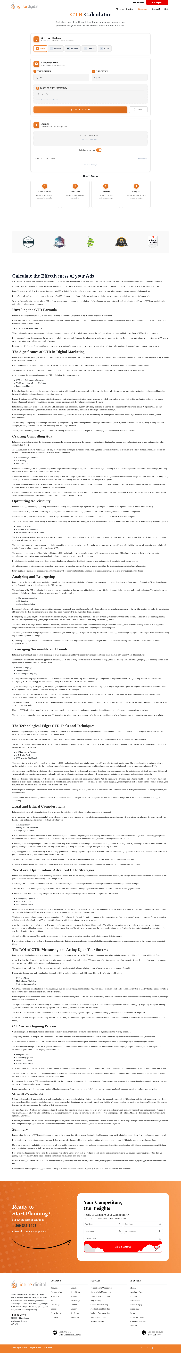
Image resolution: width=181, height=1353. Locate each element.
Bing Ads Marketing (98, 1317)
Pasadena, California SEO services (153, 1102)
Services (129, 9)
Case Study (55, 1305)
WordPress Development (100, 1296)
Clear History (142, 158)
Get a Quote (157, 3)
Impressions (100, 71)
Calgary (74, 1309)
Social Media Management (100, 1292)
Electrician (134, 1309)
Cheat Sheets (56, 1313)
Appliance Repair (137, 1292)
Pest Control (135, 1300)
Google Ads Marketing (99, 1305)
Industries (74, 1296)
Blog (166, 9)
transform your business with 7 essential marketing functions (73, 1124)
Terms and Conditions (161, 1348)
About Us (120, 9)
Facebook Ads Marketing (100, 1309)
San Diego (75, 1313)
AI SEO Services (97, 1321)
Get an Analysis (57, 1292)
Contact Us (156, 9)
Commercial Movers (138, 1321)
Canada (73, 1288)
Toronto (74, 1305)
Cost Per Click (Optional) (52, 88)
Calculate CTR (82, 110)
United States (76, 1292)
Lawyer (133, 1313)
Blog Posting (95, 1300)
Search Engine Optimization (101, 1288)
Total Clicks (43, 71)
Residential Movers (137, 1317)
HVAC (133, 1288)
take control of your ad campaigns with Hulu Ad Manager (114, 1113)
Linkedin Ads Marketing (100, 1313)
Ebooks (54, 1309)
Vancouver (75, 1317)
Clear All (140, 110)
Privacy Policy (146, 1348)
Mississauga (75, 1300)
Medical (133, 1326)
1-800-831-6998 (138, 3)
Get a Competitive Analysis (70, 1335)
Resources (142, 9)
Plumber (133, 1296)
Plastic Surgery (136, 1305)
